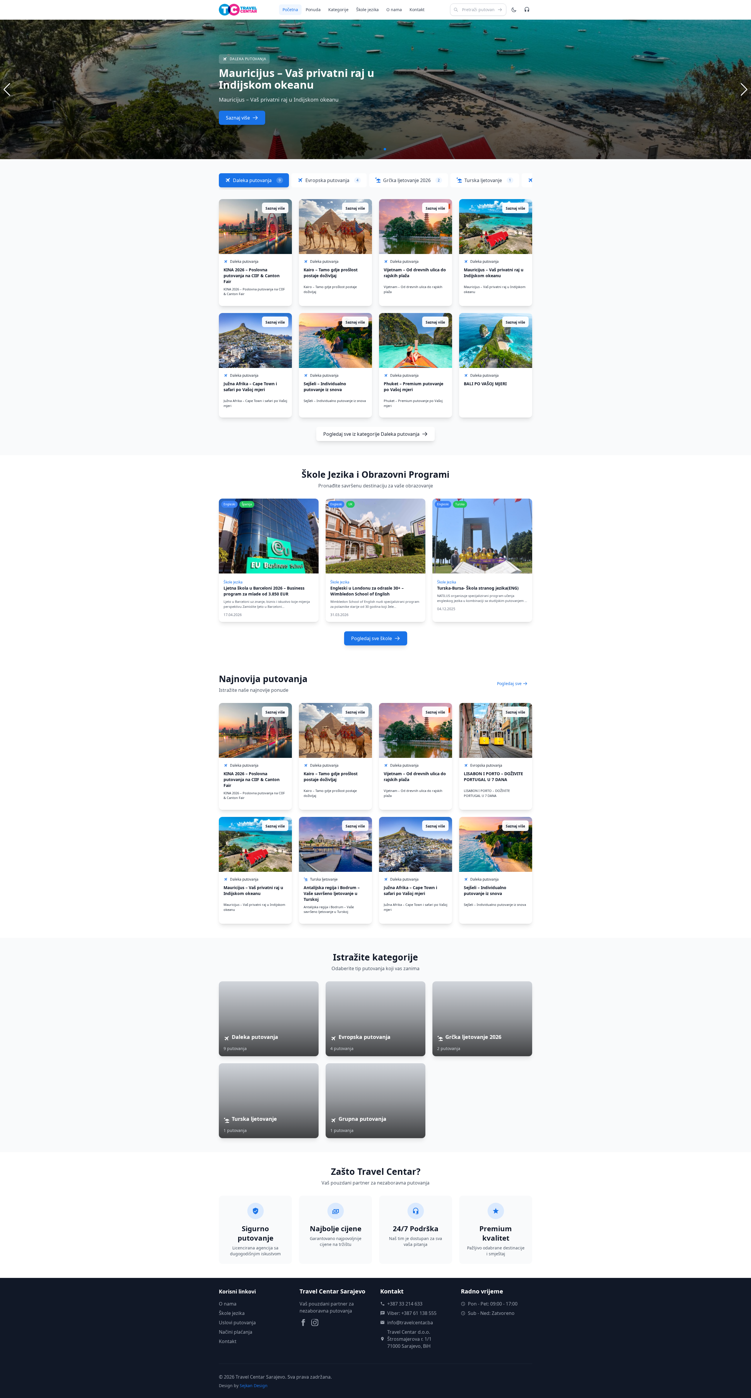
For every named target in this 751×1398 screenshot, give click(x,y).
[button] (744, 89)
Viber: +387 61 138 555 (412, 1313)
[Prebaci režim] (514, 9)
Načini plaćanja (235, 1332)
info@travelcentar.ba (410, 1322)
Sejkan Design (254, 1385)
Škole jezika (367, 9)
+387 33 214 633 (404, 1304)
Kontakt (417, 9)
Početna (290, 9)
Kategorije (338, 9)
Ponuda (313, 9)
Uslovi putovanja (237, 1322)
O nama (394, 9)
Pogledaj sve (509, 683)
